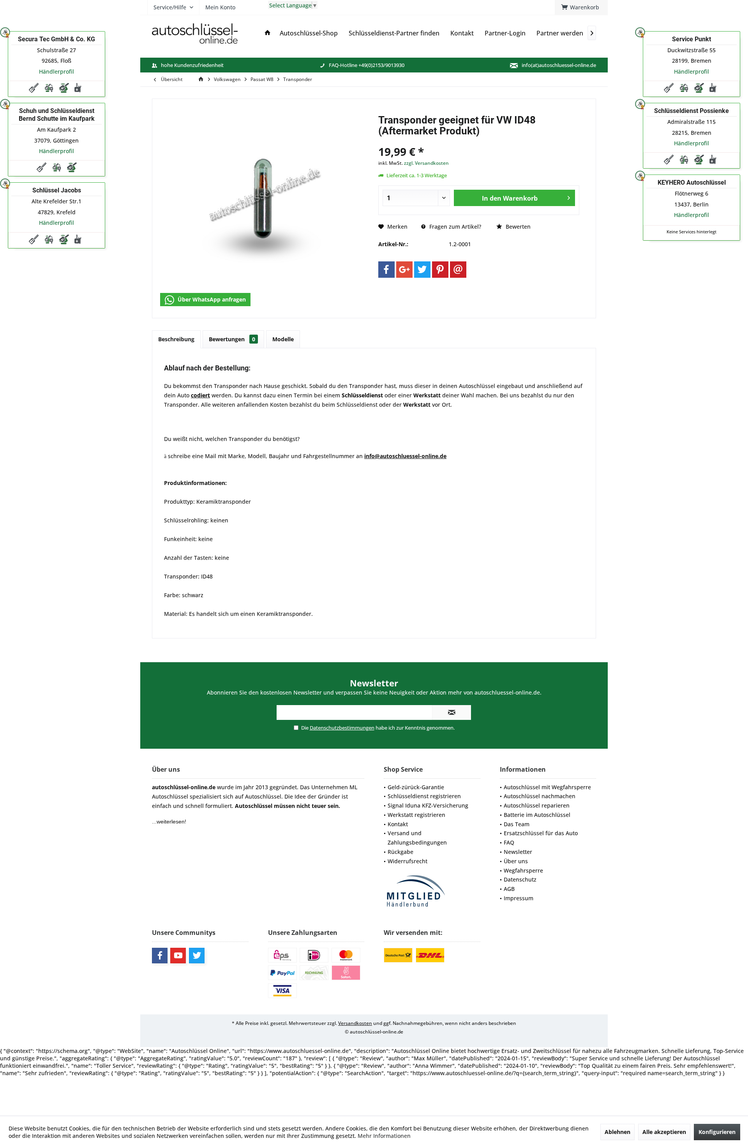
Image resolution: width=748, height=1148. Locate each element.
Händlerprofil (56, 71)
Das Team (516, 824)
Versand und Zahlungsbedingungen (417, 837)
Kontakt (398, 824)
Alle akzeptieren (664, 1132)
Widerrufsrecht (407, 861)
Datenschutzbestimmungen (342, 727)
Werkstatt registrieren (416, 814)
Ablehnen (617, 1132)
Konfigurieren (717, 1132)
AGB (509, 888)
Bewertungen (232, 339)
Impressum (518, 898)
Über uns (516, 861)
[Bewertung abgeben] (478, 141)
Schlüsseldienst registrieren (424, 796)
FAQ (509, 842)
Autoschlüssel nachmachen (539, 796)
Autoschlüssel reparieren (537, 805)
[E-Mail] (458, 269)
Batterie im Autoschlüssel (537, 814)
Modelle (283, 339)
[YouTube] (178, 955)
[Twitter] (422, 269)
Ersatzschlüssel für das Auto (541, 833)
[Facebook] (386, 269)
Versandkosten (355, 1023)
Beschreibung (176, 339)
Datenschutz (520, 879)
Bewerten (517, 226)
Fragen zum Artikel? (454, 226)
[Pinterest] (440, 269)
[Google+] (404, 269)
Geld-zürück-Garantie (416, 787)
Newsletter (518, 851)
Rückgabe (400, 851)
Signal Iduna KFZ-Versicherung (428, 805)
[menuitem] (581, 7)
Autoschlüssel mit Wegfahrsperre (547, 787)
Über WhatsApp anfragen (211, 299)
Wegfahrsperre (523, 870)
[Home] (267, 33)
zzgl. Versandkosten (426, 163)
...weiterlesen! (169, 821)
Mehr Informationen (384, 1135)
